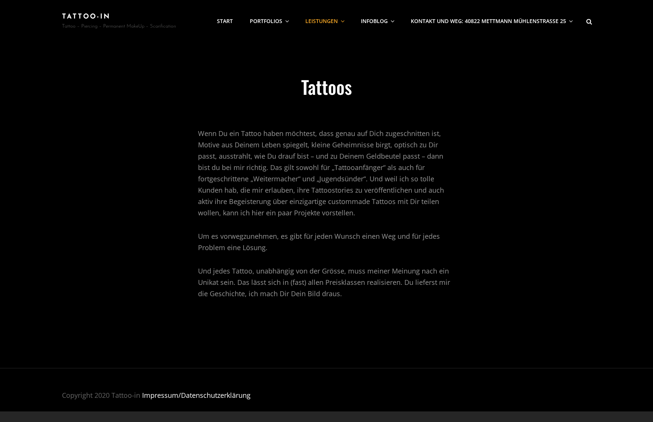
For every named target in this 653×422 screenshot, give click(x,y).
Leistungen (321, 21)
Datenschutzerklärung (216, 395)
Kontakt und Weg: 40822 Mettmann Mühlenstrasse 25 (488, 21)
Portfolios (266, 21)
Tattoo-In (86, 17)
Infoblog (374, 21)
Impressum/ (161, 395)
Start (225, 21)
